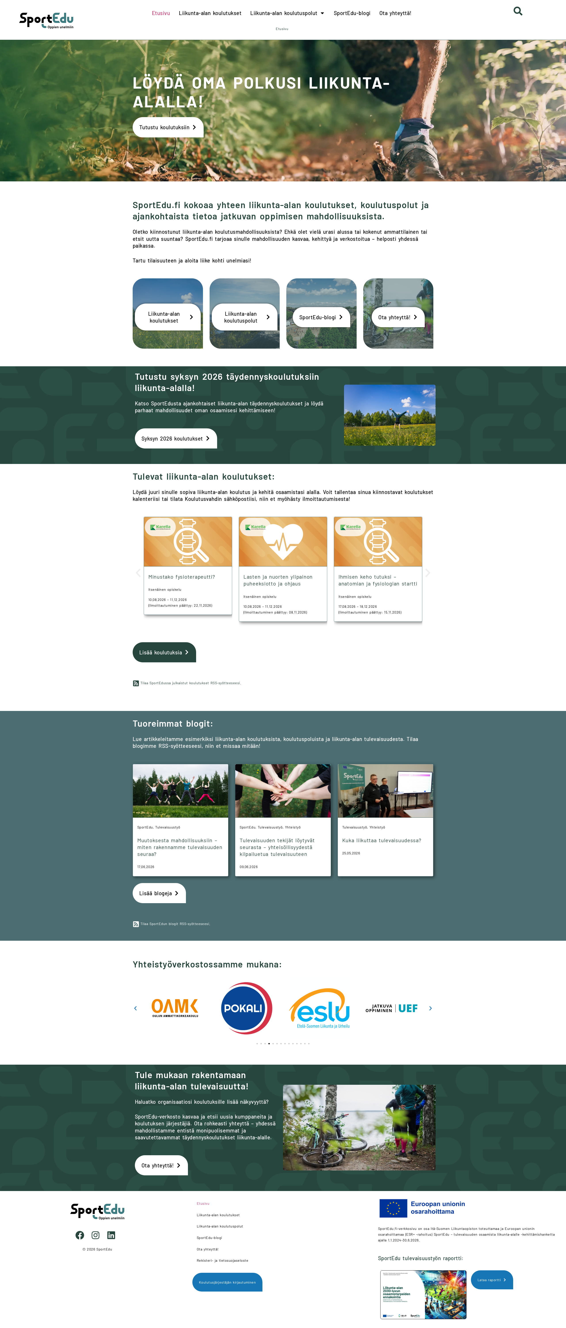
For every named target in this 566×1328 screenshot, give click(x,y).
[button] (138, 572)
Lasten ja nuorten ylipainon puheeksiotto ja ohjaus (278, 580)
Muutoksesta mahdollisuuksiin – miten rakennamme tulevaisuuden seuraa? (179, 847)
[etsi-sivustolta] (518, 11)
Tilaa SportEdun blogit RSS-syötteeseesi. (175, 923)
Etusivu (161, 13)
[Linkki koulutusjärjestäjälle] (197, 1008)
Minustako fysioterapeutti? (181, 576)
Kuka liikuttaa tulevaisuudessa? (381, 840)
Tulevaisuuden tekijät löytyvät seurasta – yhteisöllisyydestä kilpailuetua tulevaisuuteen (277, 847)
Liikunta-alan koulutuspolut (283, 13)
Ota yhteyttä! (395, 13)
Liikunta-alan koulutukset (210, 13)
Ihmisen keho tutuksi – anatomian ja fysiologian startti (377, 580)
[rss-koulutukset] (136, 683)
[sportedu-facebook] (81, 1235)
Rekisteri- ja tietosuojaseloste (222, 1260)
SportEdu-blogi (352, 13)
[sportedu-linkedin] (113, 1235)
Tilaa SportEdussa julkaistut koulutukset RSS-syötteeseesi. (190, 683)
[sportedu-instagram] (97, 1235)
